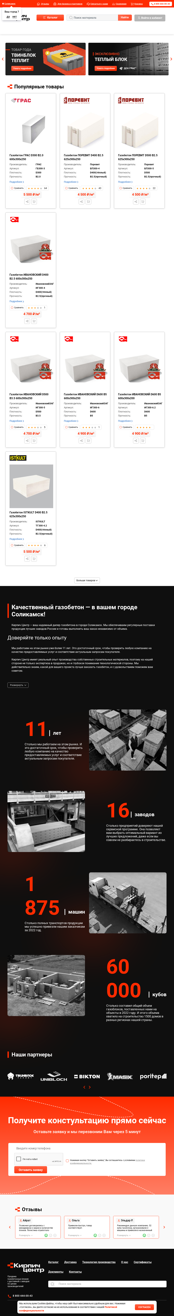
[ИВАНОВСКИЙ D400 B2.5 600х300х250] (31, 249)
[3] (35, 188)
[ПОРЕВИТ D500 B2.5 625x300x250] (140, 129)
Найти (125, 17)
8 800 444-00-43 (162, 4)
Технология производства (99, 1262)
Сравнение (121, 4)
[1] (29, 188)
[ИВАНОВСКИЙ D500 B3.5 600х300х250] (31, 368)
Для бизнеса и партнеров (69, 4)
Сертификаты (143, 1262)
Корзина (138, 4)
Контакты (75, 1271)
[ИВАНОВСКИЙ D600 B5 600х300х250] (86, 368)
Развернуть (16, 685)
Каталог (53, 1262)
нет (14, 16)
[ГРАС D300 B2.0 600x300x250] (31, 129)
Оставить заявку (31, 1170)
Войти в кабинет (151, 18)
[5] (41, 188)
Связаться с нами (99, 4)
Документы (55, 1271)
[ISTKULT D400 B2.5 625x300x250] (31, 486)
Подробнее (16, 182)
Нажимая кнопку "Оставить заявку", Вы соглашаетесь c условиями (107, 1161)
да (8, 16)
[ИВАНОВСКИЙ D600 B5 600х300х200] (140, 368)
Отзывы (45, 4)
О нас (124, 1262)
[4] (38, 188)
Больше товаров (86, 580)
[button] (2, 59)
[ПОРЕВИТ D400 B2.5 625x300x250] (86, 129)
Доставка (70, 1262)
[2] (32, 188)
